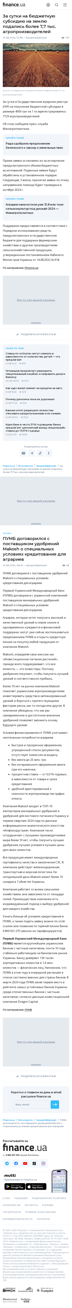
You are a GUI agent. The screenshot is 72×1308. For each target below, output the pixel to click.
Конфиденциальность (18, 1219)
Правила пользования (40, 1212)
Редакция (21, 1198)
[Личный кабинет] (48, 5)
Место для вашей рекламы (36, 300)
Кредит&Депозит (36, 37)
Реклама (47, 1205)
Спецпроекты (12, 1212)
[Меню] (65, 5)
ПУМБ (28, 1009)
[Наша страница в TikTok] (34, 1163)
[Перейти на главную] (14, 5)
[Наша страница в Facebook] (16, 1163)
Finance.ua (31, 267)
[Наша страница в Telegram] (7, 1163)
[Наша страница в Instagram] (43, 1163)
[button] (55, 1104)
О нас (6, 1198)
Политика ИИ (11, 1205)
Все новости (25, 466)
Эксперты (31, 1205)
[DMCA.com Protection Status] (9, 1293)
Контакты (43, 1219)
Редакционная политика (49, 1198)
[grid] (36, 804)
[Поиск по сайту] (56, 5)
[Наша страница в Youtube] (25, 1163)
